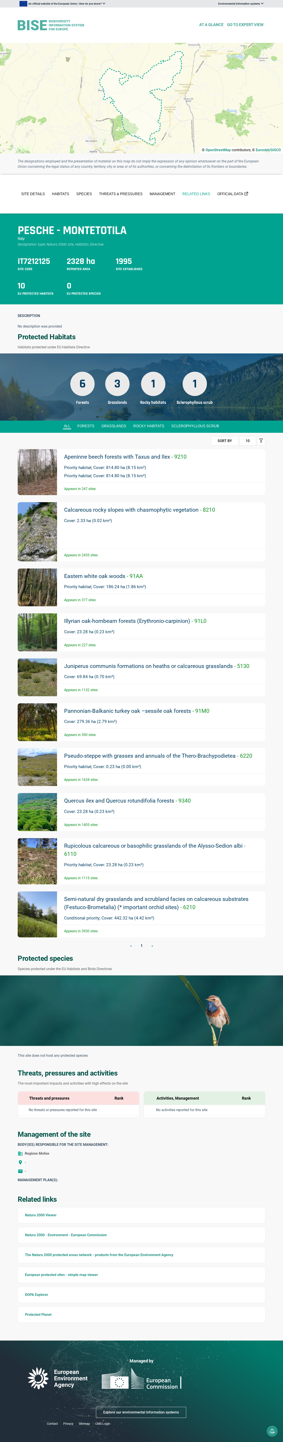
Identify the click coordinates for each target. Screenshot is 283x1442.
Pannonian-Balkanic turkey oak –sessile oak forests (136, 711)
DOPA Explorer (36, 1295)
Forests (85, 426)
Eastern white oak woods (103, 576)
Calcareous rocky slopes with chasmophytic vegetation (139, 510)
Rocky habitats (148, 426)
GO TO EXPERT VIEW (245, 24)
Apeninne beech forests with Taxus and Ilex (125, 457)
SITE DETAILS (33, 194)
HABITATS (60, 194)
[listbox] (62, 4)
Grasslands (113, 426)
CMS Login (102, 1423)
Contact (52, 1423)
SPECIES (84, 194)
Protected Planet (38, 1314)
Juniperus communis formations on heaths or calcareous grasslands (156, 666)
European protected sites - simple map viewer (61, 1275)
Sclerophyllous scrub (195, 426)
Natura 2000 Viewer (41, 1215)
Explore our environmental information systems (141, 1412)
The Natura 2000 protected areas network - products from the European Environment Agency (99, 1255)
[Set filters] (261, 441)
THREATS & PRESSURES (121, 194)
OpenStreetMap (218, 150)
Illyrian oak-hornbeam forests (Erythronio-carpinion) (135, 621)
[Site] (106, 25)
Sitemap (84, 1423)
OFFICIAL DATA (230, 194)
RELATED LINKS (196, 194)
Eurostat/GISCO (268, 150)
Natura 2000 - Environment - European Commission (66, 1235)
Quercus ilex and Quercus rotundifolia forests (127, 800)
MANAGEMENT (162, 194)
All (67, 426)
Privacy (68, 1423)
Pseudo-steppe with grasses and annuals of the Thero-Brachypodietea (158, 756)
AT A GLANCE (211, 24)
